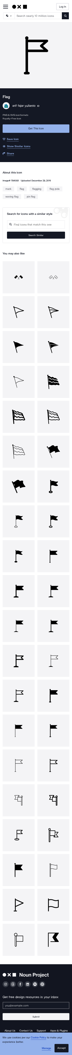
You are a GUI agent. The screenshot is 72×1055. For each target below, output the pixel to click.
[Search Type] (8, 15)
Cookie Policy (38, 1037)
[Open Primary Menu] (5, 7)
